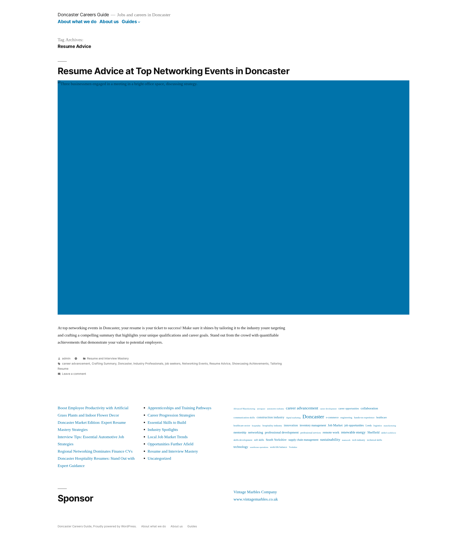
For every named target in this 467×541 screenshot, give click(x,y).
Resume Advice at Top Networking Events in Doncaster (174, 70)
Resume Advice (219, 363)
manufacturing (390, 426)
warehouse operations (259, 447)
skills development (243, 440)
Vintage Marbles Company (255, 492)
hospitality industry (272, 425)
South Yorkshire (276, 440)
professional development (282, 432)
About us (109, 21)
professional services (310, 432)
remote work (331, 432)
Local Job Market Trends (168, 436)
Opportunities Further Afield (170, 444)
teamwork (346, 440)
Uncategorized (159, 458)
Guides (129, 21)
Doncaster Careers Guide (83, 14)
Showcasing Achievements (250, 363)
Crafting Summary (104, 363)
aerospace (261, 409)
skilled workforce (388, 433)
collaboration (369, 408)
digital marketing (293, 418)
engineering (346, 417)
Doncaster (125, 363)
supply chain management (303, 440)
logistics (377, 425)
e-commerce (332, 417)
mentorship (240, 432)
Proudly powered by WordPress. (115, 526)
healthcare (381, 417)
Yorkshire (293, 447)
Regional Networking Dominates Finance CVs (95, 451)
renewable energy (353, 432)
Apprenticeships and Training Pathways (179, 407)
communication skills (244, 417)
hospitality (256, 426)
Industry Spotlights (163, 429)
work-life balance (278, 447)
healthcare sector (242, 425)
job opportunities (354, 425)
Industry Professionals (148, 363)
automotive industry (275, 409)
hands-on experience (364, 417)
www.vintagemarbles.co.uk (256, 499)
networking (255, 432)
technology (241, 447)
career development (328, 409)
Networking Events (195, 363)
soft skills (259, 440)
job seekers (172, 363)
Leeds (369, 425)
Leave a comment (74, 373)
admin (66, 358)
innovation (291, 425)
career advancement (76, 363)
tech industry (358, 440)
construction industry (270, 417)
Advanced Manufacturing (244, 409)
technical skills (374, 440)
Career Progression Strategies (171, 415)
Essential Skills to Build (167, 422)
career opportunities (348, 408)
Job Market (335, 425)
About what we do (77, 21)
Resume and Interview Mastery (108, 358)
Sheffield (373, 432)
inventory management (313, 425)
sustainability (330, 439)
